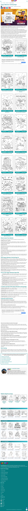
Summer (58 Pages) (10, 416)
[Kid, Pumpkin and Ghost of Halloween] (21, 81)
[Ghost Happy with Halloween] (21, 143)
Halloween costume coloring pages (7, 361)
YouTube (3, 503)
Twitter (3, 500)
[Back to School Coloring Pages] (4, 413)
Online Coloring (10, 55)
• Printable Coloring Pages (4, 472)
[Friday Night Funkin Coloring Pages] (17, 425)
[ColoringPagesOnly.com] (14, 1)
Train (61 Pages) (17, 449)
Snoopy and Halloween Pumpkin (7, 153)
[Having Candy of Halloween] (7, 184)
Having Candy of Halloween (7, 194)
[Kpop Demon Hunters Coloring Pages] (4, 425)
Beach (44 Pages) (17, 416)
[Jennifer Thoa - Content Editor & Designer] (1, 6)
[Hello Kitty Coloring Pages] (4, 434)
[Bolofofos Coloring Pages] (10, 446)
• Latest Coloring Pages (4, 476)
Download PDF (4, 55)
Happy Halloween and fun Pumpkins (7, 173)
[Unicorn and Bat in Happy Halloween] (21, 122)
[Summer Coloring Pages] (10, 413)
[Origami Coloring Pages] (24, 446)
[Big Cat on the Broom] (7, 226)
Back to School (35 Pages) (3, 417)
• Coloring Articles (3, 481)
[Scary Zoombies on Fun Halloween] (7, 81)
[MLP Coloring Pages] (17, 434)
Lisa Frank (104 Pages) (11, 438)
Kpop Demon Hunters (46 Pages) (4, 429)
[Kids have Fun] (7, 102)
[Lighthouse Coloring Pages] (10, 425)
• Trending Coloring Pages (4, 478)
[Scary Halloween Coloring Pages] (17, 398)
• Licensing (2, 492)
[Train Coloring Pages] (17, 446)
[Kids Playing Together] (21, 47)
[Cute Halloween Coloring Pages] (11, 398)
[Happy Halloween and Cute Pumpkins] (7, 204)
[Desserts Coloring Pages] (10, 454)
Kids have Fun (7, 112)
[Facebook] (7, 369)
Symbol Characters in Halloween (7, 132)
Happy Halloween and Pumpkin (21, 173)
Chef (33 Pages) (4, 449)
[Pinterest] (9, 369)
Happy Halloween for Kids (21, 194)
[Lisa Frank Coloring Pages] (10, 434)
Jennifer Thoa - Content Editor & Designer (8, 6)
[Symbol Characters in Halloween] (7, 122)
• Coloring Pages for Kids (4, 473)
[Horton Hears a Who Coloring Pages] (4, 454)
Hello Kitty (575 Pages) (4, 438)
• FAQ (1, 493)
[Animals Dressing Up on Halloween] (21, 226)
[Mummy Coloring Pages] (24, 398)
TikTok (3, 506)
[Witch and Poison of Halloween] (21, 102)
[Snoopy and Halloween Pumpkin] (7, 143)
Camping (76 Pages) (24, 416)
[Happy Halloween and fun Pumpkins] (7, 163)
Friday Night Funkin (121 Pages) (17, 429)
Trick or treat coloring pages (6, 360)
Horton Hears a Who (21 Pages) (4, 458)
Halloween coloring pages (5, 356)
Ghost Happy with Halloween (20, 153)
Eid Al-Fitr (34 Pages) (24, 438)
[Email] (10, 369)
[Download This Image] (7, 38)
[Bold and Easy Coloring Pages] (24, 454)
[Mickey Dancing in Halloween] (7, 47)
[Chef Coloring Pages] (4, 446)
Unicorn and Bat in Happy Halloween (20, 132)
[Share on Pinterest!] (3, 38)
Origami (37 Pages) (24, 449)
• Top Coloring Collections (4, 479)
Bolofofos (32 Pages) (10, 449)
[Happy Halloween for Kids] (21, 184)
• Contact (2, 486)
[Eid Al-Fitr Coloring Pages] (24, 434)
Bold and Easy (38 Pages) (24, 458)
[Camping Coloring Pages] (24, 413)
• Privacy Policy (3, 490)
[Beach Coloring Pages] (17, 413)
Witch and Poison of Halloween (20, 112)
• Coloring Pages (3, 470)
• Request (2, 495)
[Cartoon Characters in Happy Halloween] (21, 204)
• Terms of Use (3, 489)
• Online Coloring (3, 475)
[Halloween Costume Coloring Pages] (4, 398)
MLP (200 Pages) (17, 438)
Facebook (3, 499)
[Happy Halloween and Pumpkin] (21, 163)
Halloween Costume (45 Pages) (4, 402)
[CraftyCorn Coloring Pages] (17, 454)
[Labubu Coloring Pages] (24, 425)
